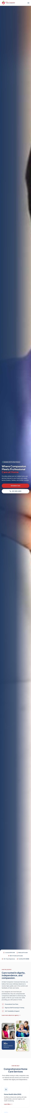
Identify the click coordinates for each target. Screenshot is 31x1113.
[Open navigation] (28, 3)
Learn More (7, 1104)
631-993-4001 (16, 491)
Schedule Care (15, 485)
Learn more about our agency (10, 1015)
